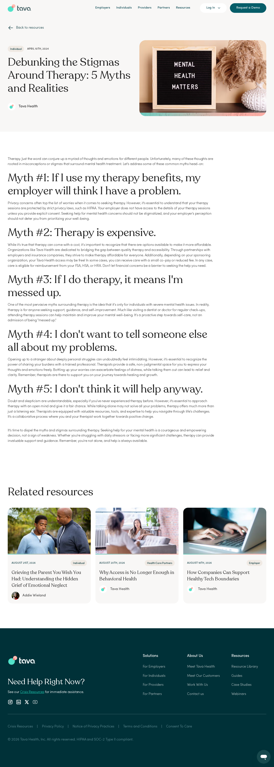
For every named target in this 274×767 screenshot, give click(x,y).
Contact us (195, 694)
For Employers (154, 666)
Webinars (238, 694)
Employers (102, 7)
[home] (19, 8)
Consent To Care (179, 726)
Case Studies (241, 685)
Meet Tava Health (201, 666)
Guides (236, 676)
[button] (213, 8)
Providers (144, 7)
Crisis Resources (32, 692)
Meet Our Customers (203, 676)
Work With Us (197, 685)
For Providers (153, 685)
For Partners (152, 694)
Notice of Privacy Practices (93, 726)
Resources (183, 7)
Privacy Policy (53, 726)
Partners (164, 7)
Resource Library (244, 666)
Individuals (124, 7)
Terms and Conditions (140, 726)
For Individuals (154, 676)
